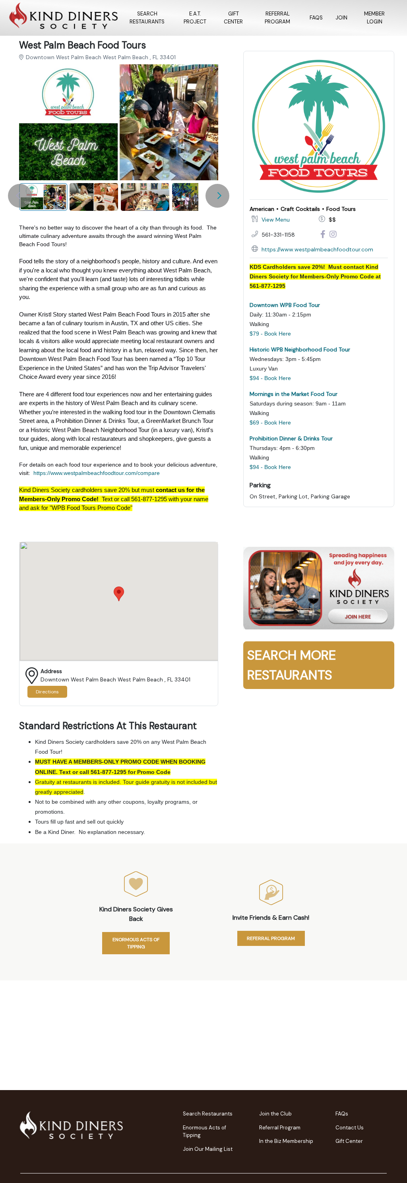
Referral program (277, 17)
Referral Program (279, 1127)
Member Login (374, 17)
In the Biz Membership (286, 1141)
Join (341, 17)
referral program (271, 938)
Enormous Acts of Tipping (135, 943)
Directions (47, 692)
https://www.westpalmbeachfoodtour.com (317, 249)
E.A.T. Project (195, 17)
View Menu (276, 219)
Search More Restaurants (291, 665)
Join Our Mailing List (208, 1149)
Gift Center (233, 17)
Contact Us (349, 1127)
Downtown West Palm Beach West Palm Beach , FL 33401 (101, 57)
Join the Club (275, 1113)
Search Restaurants (147, 17)
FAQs (316, 17)
